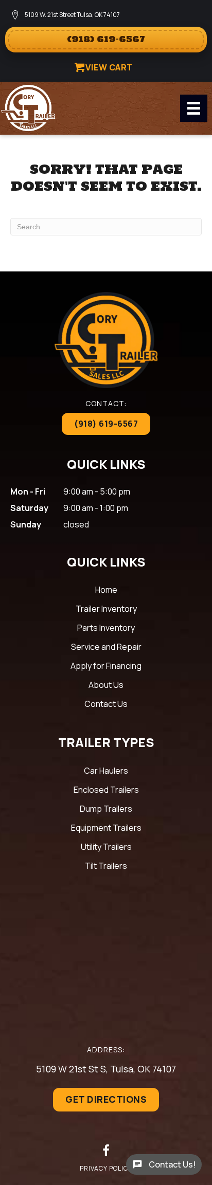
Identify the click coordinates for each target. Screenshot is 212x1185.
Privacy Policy (106, 1168)
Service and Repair (106, 646)
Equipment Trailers (106, 827)
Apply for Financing (106, 665)
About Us (106, 684)
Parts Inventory (106, 627)
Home (106, 589)
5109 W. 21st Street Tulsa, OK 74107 (72, 14)
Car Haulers (106, 770)
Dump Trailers (106, 808)
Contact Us (106, 703)
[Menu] (193, 108)
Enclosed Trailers (106, 789)
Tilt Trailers (106, 865)
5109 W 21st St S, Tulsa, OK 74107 (106, 1069)
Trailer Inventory (106, 608)
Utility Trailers (106, 846)
